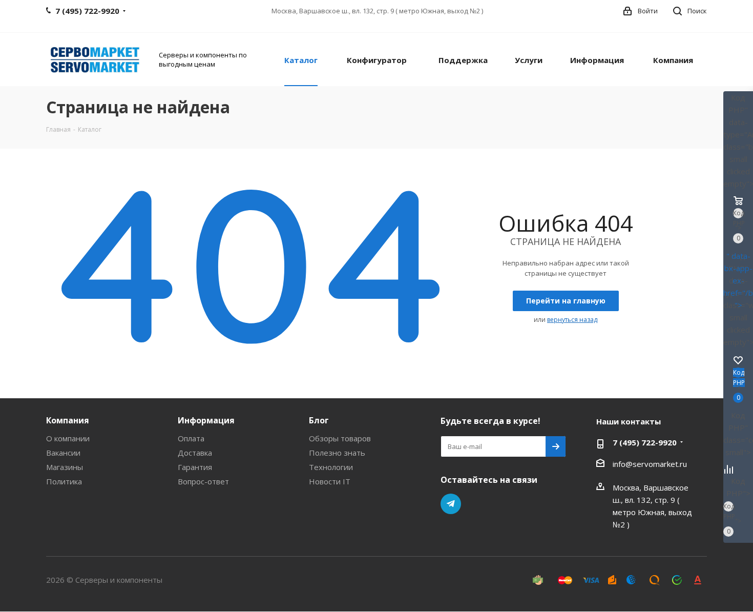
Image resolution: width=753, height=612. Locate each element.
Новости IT (329, 481)
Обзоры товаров (340, 438)
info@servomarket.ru (650, 464)
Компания (67, 420)
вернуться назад (572, 319)
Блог (319, 420)
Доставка (195, 452)
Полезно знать (337, 452)
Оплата (191, 438)
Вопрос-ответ (203, 481)
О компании (68, 438)
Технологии (331, 467)
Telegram (451, 504)
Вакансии (63, 452)
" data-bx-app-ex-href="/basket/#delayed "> (738, 280)
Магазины (64, 467)
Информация (206, 420)
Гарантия (195, 467)
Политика (64, 481)
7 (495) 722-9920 (645, 442)
